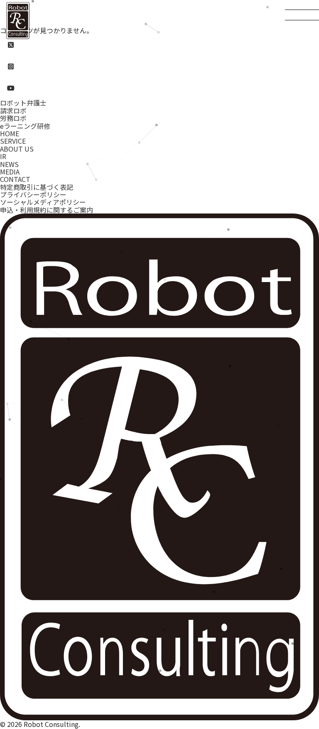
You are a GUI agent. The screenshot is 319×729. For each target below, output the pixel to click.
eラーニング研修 (25, 126)
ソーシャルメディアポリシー (43, 202)
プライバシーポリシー (33, 194)
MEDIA (10, 171)
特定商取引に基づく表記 (36, 187)
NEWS (9, 164)
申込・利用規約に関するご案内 (46, 210)
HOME (9, 133)
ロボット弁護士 (23, 102)
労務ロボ (13, 118)
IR (3, 156)
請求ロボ (13, 110)
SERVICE (13, 141)
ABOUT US (17, 148)
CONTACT (15, 179)
